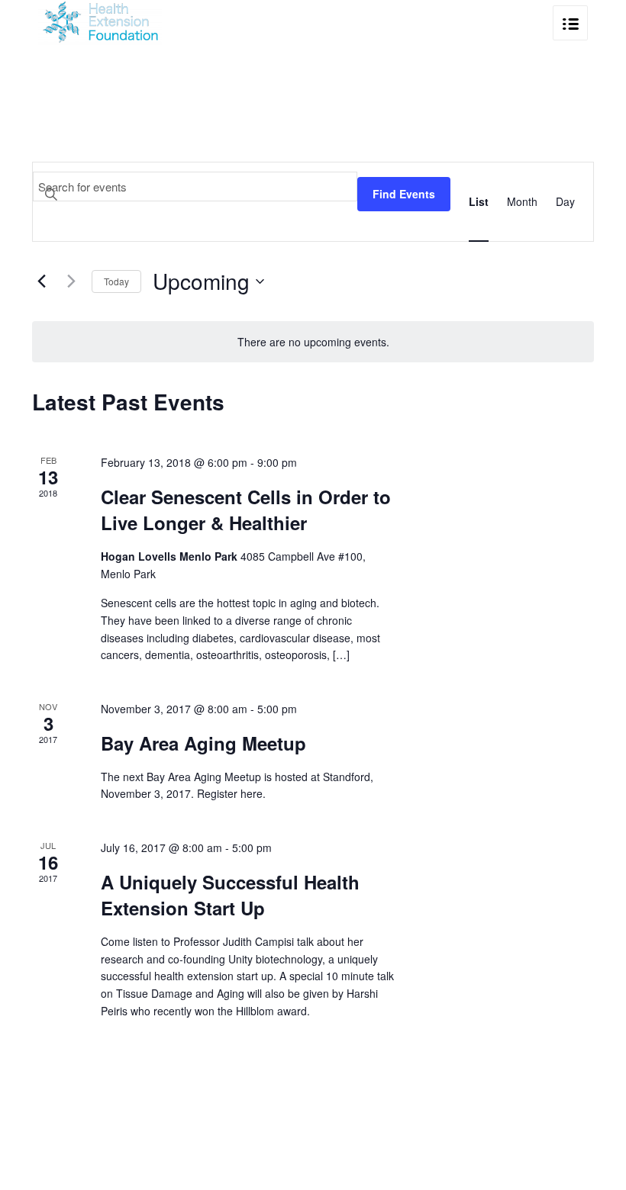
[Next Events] (71, 281)
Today (116, 281)
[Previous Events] (41, 281)
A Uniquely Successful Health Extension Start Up (230, 895)
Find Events (404, 193)
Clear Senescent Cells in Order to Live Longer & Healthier (246, 510)
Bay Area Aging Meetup (203, 743)
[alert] (313, 342)
